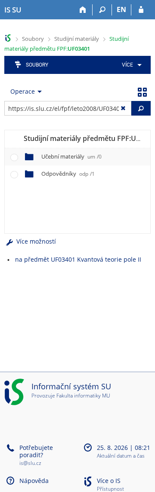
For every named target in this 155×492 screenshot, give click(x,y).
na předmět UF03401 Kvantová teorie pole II (78, 259)
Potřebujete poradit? (36, 451)
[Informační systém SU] (8, 38)
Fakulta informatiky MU (83, 395)
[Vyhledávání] (102, 9)
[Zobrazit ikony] (142, 91)
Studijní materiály (76, 39)
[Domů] (83, 9)
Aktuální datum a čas (121, 456)
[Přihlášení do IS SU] (141, 9)
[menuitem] (130, 65)
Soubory (33, 39)
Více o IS (109, 481)
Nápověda (34, 481)
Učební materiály (71, 156)
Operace (22, 91)
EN (121, 9)
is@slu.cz (30, 463)
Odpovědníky (68, 173)
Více (127, 65)
